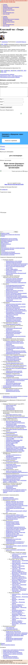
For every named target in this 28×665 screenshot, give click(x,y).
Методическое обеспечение (10, 397)
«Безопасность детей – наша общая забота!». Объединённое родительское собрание (11, 76)
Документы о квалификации (13, 457)
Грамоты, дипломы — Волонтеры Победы (17, 621)
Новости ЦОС (9, 406)
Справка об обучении (11, 459)
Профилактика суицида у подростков (15, 532)
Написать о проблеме (11, 140)
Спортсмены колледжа (12, 628)
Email (2, 101)
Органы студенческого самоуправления (16, 282)
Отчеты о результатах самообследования (16, 293)
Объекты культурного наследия (14, 371)
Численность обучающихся (13, 308)
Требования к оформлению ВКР (14, 440)
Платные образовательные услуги (14, 363)
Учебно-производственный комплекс (12, 385)
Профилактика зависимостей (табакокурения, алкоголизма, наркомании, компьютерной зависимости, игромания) (17, 633)
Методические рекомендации (13, 383)
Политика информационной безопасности (17, 472)
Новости (24, 41)
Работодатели (9, 468)
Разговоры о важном (8, 497)
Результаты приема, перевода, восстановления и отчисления (13, 318)
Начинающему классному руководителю (16, 516)
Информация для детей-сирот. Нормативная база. (13, 539)
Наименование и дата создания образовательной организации (14, 261)
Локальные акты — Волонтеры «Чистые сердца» (20, 561)
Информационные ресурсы (13, 353)
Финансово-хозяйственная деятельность (16, 365)
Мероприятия (9, 487)
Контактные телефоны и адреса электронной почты (14, 271)
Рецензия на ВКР (10, 445)
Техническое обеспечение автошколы (12, 652)
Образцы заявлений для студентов (14, 501)
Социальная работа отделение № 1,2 (15, 541)
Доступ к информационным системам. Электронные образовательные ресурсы (16, 351)
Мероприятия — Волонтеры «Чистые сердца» (19, 574)
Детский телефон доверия (12, 523)
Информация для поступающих (11, 7)
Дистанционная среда (8, 12)
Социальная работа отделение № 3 (15, 543)
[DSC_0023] (23, 70)
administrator (5, 41)
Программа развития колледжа (14, 286)
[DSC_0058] (3, 70)
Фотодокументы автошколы (10, 656)
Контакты (5, 5)
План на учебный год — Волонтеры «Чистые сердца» (19, 572)
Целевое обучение (7, 8)
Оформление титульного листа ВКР (15, 450)
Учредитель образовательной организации (17, 263)
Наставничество (7, 387)
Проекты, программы (11, 536)
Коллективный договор (12, 292)
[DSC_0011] (3, 72)
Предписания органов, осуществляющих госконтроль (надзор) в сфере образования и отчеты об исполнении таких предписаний (16, 298)
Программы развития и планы (13, 414)
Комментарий (4, 86)
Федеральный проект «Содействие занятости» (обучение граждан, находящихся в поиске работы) (15, 491)
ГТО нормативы (10, 627)
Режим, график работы (12, 269)
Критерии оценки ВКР (12, 442)
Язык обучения (10, 316)
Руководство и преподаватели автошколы (13, 649)
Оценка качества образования (13, 294)
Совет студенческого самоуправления (15, 549)
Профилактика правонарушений (14, 638)
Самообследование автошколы (11, 658)
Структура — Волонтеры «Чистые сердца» (18, 569)
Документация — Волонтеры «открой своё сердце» (19, 557)
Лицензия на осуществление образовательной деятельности (14, 320)
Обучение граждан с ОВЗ (12, 533)
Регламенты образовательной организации (17, 417)
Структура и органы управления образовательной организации (14, 279)
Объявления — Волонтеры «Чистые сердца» (19, 582)
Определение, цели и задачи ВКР (14, 437)
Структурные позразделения (13, 281)
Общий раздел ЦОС (11, 405)
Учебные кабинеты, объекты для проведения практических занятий (15, 342)
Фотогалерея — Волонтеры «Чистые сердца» (19, 590)
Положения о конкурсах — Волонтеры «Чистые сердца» (19, 577)
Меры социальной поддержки (13, 359)
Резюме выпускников (11, 432)
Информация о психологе (12, 521)
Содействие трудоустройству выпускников (17, 379)
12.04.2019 (18, 41)
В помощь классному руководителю (15, 517)
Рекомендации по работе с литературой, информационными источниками (16, 449)
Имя (1, 99)
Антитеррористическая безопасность (15, 527)
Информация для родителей (13, 531)
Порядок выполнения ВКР (13, 441)
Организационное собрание (7, 74)
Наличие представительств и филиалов (16, 265)
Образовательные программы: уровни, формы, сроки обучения (16, 304)
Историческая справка (8, 10)
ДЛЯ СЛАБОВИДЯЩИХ (15, 155)
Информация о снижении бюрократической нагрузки (13, 390)
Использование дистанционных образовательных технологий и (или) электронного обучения (15, 313)
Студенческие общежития (12, 360)
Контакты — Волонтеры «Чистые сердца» (18, 566)
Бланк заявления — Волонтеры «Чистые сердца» (20, 564)
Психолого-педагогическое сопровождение (13, 525)
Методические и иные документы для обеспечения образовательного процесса (16, 310)
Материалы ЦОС (10, 408)
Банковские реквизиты (12, 434)
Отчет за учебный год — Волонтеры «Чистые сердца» (19, 580)
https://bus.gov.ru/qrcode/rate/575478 (14, 184)
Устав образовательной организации (15, 285)
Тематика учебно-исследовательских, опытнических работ (15, 423)
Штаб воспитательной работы (10, 498)
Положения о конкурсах (12, 461)
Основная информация (12, 485)
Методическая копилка (12, 519)
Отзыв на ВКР (9, 444)
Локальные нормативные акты (14, 301)
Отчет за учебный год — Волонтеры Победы (18, 613)
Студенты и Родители (11, 467)
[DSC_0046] (3, 44)
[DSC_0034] (16, 70)
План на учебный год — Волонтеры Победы (18, 605)
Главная (5, 4)
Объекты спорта (10, 345)
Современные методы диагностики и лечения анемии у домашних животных (16, 426)
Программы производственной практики (16, 429)
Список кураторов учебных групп (14, 515)
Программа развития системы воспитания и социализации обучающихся (16, 506)
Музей (4, 11)
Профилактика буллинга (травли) (14, 535)
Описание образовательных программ (15, 306)
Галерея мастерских (11, 488)
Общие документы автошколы (11, 651)
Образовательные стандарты (13, 324)
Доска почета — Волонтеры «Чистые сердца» (19, 585)
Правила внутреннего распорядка (14, 290)
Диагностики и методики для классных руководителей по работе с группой (16, 529)
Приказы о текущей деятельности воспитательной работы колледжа (14, 503)
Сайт (1, 104)
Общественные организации (13, 465)
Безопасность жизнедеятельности (11, 479)
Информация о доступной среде (14, 372)
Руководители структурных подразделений (13, 334)
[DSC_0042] (10, 70)
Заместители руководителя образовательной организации (13, 331)
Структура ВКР (10, 438)
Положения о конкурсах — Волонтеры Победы (19, 610)
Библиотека (9, 344)
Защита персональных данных (14, 471)
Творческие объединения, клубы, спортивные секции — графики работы (14, 481)
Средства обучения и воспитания (14, 347)
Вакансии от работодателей (13, 384)
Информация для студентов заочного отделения (15, 396)
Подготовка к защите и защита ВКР (15, 446)
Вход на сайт (6, 14)
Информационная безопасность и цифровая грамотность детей (14, 477)
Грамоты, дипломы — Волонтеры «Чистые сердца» (19, 588)
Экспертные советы (11, 464)
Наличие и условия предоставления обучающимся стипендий (15, 357)
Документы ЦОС (10, 409)
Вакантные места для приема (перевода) (16, 368)
